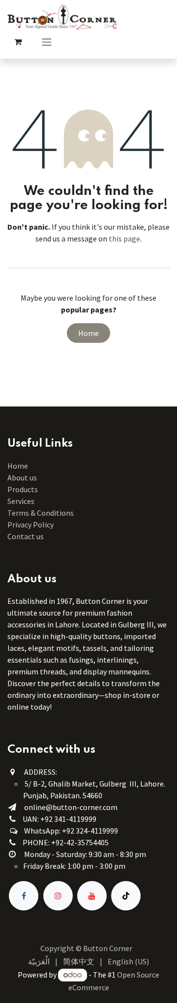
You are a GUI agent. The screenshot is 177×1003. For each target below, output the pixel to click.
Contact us (25, 536)
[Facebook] (23, 895)
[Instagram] (58, 895)
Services (20, 501)
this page (124, 238)
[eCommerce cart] (17, 41)
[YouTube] (92, 895)
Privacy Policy (30, 524)
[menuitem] (39, 961)
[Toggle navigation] (46, 41)
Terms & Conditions (41, 513)
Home (88, 333)
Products (22, 489)
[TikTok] (126, 895)
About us (22, 477)
